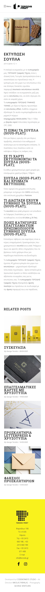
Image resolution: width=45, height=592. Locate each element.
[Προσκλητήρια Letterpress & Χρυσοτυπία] (22, 415)
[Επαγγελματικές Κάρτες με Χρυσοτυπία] (22, 369)
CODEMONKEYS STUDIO (26, 579)
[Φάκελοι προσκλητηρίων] (22, 460)
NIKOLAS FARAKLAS (20, 582)
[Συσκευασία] (22, 329)
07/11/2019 (8, 64)
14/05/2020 (23, 485)
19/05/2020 (23, 397)
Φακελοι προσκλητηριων (19, 479)
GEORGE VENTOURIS (22, 586)
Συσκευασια (15, 347)
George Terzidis (12, 351)
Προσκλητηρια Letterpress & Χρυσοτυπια (18, 435)
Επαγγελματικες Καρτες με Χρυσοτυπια (20, 390)
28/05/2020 (23, 351)
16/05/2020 (23, 442)
